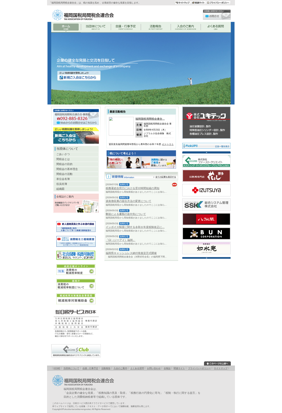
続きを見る (168, 144)
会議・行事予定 (90, 368)
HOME (56, 368)
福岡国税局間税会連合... (150, 118)
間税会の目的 (64, 164)
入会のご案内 (120, 368)
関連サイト (179, 368)
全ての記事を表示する (165, 177)
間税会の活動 (64, 174)
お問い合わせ (154, 368)
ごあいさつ (63, 154)
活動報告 (105, 368)
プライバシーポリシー (199, 368)
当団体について (71, 368)
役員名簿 (61, 183)
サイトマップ (220, 368)
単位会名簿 (63, 178)
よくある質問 (137, 368)
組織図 (60, 188)
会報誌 (167, 368)
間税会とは (63, 159)
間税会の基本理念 (67, 169)
